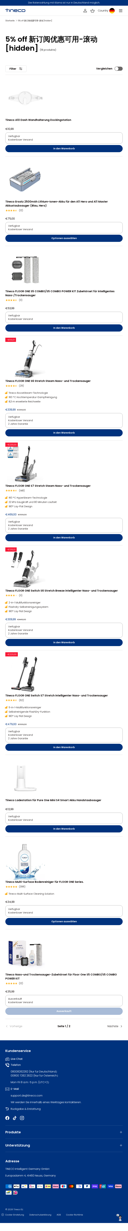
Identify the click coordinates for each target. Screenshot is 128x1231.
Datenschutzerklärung (40, 1214)
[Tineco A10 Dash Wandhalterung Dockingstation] (25, 98)
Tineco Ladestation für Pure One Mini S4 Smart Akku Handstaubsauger (53, 800)
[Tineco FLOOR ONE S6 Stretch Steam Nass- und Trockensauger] (25, 359)
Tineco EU (18, 1209)
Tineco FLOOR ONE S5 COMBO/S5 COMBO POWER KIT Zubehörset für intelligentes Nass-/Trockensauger (59, 293)
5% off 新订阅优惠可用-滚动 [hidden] (35, 21)
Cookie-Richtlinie (74, 1214)
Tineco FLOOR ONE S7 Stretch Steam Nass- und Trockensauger (48, 486)
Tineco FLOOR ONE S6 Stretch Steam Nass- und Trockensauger (48, 381)
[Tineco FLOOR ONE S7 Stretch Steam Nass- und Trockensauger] (25, 464)
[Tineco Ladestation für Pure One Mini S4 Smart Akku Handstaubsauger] (25, 778)
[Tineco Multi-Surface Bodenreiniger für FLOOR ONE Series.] (25, 860)
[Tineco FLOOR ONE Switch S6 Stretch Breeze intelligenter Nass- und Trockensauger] (25, 569)
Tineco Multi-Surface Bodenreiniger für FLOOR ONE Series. (44, 882)
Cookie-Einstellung (14, 1214)
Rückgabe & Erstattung (26, 1109)
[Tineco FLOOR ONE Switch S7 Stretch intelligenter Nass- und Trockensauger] (25, 674)
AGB (59, 1214)
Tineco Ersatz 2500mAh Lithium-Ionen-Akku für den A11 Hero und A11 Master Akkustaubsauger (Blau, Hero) (56, 204)
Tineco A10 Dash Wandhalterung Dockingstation (38, 120)
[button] (92, 10)
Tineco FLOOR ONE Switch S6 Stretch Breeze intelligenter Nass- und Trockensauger (61, 591)
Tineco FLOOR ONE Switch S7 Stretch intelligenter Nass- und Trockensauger (56, 695)
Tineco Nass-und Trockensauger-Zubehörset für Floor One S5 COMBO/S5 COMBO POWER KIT (61, 976)
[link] (24, 1026)
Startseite (10, 21)
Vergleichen (104, 69)
